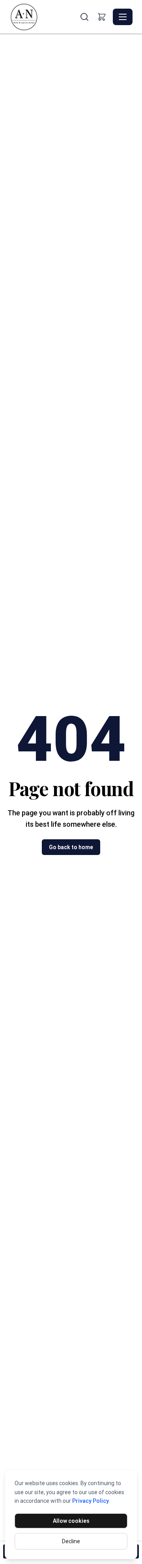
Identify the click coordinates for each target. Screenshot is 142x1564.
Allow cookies (71, 1521)
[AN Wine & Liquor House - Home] (43, 17)
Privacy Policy (90, 1501)
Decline (71, 1541)
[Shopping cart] (102, 17)
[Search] (84, 17)
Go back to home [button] (71, 847)
